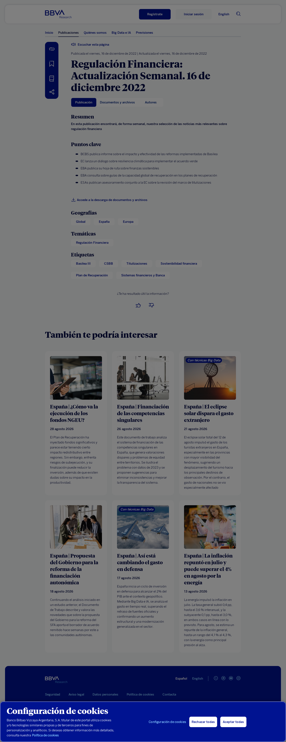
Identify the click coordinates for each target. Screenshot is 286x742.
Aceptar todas (233, 722)
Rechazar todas (203, 722)
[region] (143, 721)
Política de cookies (45, 735)
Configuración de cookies (167, 722)
